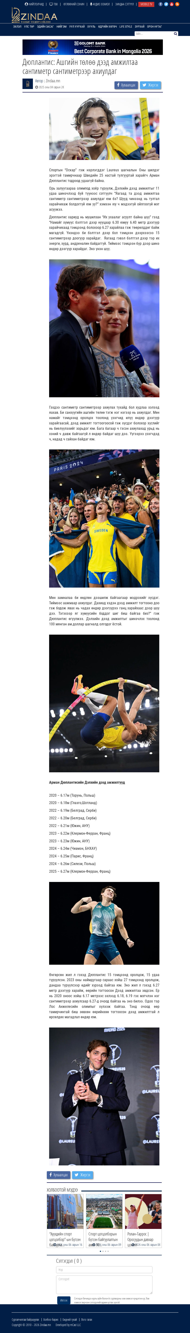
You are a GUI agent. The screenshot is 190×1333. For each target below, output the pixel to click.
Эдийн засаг (45, 26)
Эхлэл (17, 26)
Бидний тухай (70, 1319)
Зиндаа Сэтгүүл (124, 4)
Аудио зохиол (101, 4)
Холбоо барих (50, 1319)
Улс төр (29, 26)
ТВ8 (55, 4)
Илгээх (63, 1300)
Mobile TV (146, 4)
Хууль (91, 26)
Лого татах (86, 1319)
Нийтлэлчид (36, 4)
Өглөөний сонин (73, 4)
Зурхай (139, 26)
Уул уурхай (77, 26)
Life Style (126, 26)
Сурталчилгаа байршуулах (25, 1319)
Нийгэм (61, 26)
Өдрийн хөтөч (107, 26)
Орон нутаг (154, 26)
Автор (39, 80)
